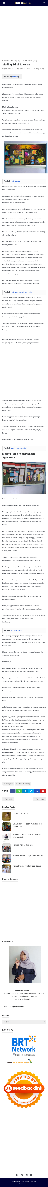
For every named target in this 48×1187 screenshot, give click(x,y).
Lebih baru (8, 799)
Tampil (15, 76)
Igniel (27, 1184)
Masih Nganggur (16, 630)
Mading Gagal (15, 181)
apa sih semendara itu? (18, 448)
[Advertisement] (24, 31)
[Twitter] (19, 791)
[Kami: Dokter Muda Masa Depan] (6, 868)
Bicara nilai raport (21, 813)
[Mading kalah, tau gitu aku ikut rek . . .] (6, 858)
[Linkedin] (37, 791)
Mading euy (9, 784)
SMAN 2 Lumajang (24, 784)
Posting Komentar (40, 69)
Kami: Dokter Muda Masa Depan (27, 866)
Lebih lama (39, 799)
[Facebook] (12, 791)
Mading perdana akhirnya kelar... (21, 292)
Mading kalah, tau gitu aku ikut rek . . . (29, 856)
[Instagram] (26, 1175)
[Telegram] (25, 791)
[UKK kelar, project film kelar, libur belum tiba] (6, 826)
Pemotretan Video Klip (23, 845)
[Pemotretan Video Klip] (6, 847)
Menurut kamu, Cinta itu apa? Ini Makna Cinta (27, 835)
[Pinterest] (43, 791)
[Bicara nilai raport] (6, 816)
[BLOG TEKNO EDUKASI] (24, 3)
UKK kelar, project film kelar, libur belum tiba (27, 825)
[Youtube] (30, 1175)
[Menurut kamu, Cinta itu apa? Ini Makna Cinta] (6, 837)
